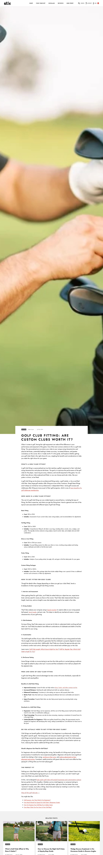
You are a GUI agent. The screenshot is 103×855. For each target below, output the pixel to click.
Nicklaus (52, 3)
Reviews (60, 3)
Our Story (70, 3)
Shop (31, 3)
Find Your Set (40, 3)
